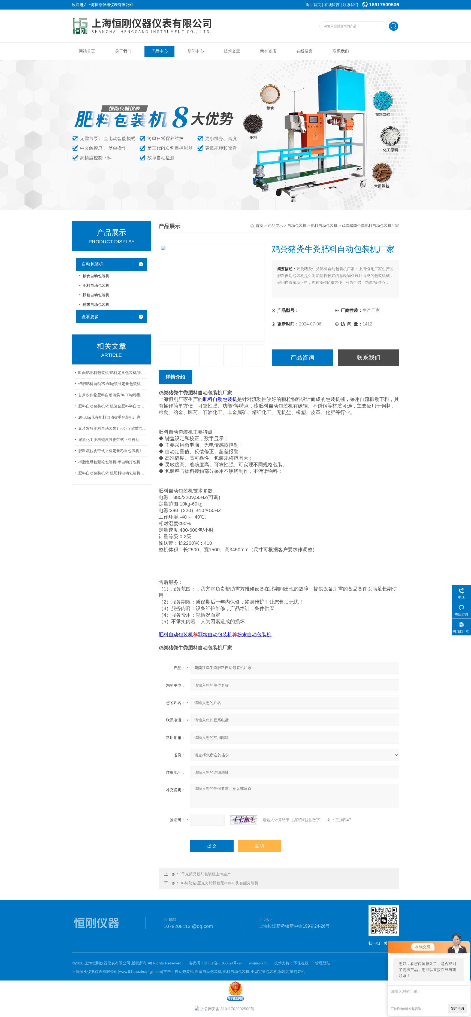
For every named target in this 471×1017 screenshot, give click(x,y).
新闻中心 (196, 51)
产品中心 (159, 51)
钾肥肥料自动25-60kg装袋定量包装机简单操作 (112, 384)
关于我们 (123, 51)
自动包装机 (92, 264)
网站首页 (87, 51)
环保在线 (301, 963)
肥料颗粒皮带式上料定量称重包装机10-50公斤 (112, 451)
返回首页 (313, 5)
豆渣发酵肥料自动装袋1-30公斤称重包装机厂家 (112, 429)
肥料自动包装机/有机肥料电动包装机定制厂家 (112, 473)
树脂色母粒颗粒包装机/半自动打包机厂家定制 (112, 462)
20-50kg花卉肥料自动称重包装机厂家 (109, 417)
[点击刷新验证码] (243, 819)
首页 (259, 226)
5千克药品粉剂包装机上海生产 (205, 874)
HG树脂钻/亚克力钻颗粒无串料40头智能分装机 (218, 883)
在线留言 (332, 5)
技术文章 (232, 51)
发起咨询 (457, 1008)
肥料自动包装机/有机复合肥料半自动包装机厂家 (112, 406)
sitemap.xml (258, 963)
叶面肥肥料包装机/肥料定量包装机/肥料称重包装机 (112, 373)
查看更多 (90, 316)
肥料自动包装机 (96, 286)
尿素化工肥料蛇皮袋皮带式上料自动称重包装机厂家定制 (112, 440)
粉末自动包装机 (96, 305)
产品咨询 (302, 357)
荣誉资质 (268, 51)
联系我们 (350, 5)
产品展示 (275, 226)
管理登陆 (322, 963)
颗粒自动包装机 (96, 295)
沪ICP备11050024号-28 (223, 963)
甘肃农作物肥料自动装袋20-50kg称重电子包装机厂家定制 (112, 395)
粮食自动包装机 (96, 276)
